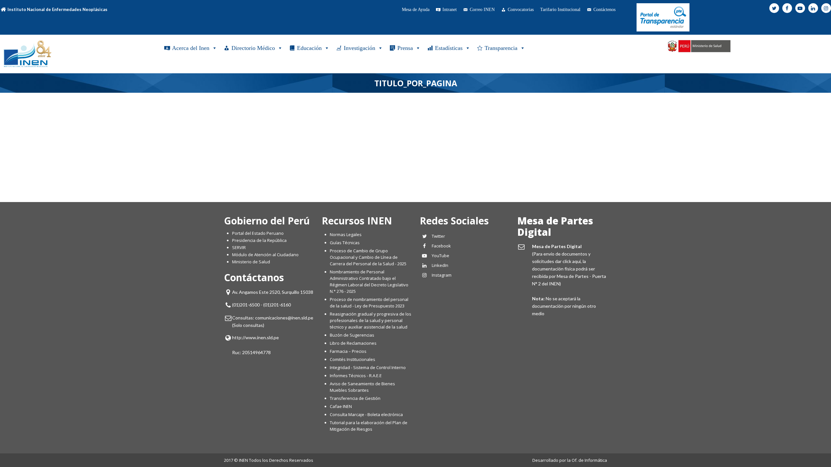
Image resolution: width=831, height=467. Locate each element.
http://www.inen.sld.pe (255, 337)
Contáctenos (604, 9)
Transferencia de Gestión (355, 398)
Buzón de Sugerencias (352, 335)
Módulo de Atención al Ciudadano (265, 254)
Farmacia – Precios (348, 351)
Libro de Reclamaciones (354, 343)
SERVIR (239, 247)
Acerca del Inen (190, 48)
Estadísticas (449, 48)
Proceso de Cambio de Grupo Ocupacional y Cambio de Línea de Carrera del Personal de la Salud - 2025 (368, 257)
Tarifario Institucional (560, 9)
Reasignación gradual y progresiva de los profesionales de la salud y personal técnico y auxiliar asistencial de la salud (370, 320)
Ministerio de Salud (251, 262)
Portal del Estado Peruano (258, 233)
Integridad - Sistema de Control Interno (368, 367)
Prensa (405, 48)
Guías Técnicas (345, 242)
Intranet (449, 9)
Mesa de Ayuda (415, 9)
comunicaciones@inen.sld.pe (284, 317)
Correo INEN (482, 9)
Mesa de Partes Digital (555, 226)
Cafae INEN (341, 406)
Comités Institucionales (352, 359)
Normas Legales (346, 234)
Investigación (359, 48)
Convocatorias (521, 9)
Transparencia (501, 48)
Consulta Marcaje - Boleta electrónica (366, 414)
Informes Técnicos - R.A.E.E (356, 375)
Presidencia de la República (259, 240)
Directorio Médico (253, 48)
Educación (309, 48)
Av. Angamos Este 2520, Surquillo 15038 (272, 292)
